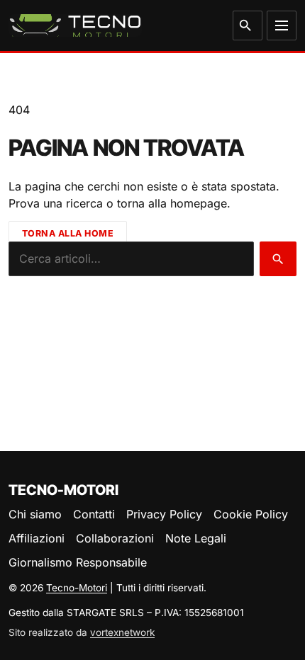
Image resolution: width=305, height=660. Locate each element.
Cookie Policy (251, 514)
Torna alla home (68, 233)
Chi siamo (35, 514)
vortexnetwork (122, 632)
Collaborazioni (115, 538)
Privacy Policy (164, 514)
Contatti (94, 514)
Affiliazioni (37, 538)
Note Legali (195, 538)
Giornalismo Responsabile (78, 562)
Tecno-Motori (76, 587)
